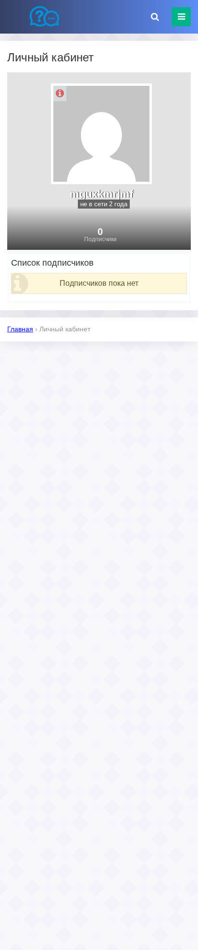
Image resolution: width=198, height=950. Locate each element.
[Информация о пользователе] (59, 93)
